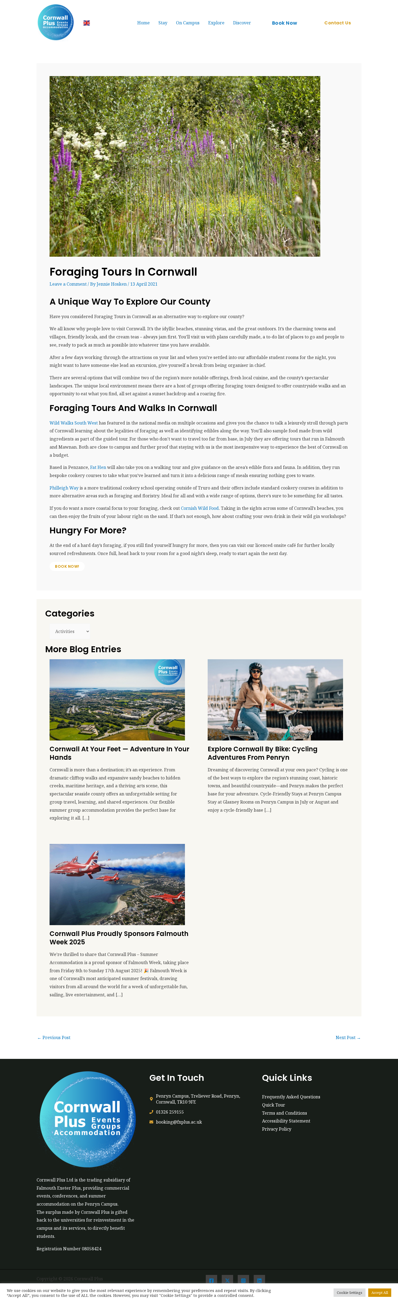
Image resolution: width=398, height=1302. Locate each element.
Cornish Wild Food (200, 508)
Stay (162, 23)
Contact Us (337, 23)
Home (143, 23)
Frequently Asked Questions (291, 1097)
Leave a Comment (68, 284)
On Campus (188, 23)
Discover (242, 23)
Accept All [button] (379, 1292)
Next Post (348, 1037)
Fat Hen (98, 467)
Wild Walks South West (74, 423)
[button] (284, 23)
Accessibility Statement (286, 1121)
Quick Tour (273, 1105)
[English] (86, 23)
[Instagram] (243, 1280)
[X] (227, 1280)
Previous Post (53, 1037)
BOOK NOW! (67, 566)
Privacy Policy (276, 1129)
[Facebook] (211, 1280)
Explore (216, 23)
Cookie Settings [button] (349, 1292)
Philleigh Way (64, 488)
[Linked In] (259, 1280)
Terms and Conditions (284, 1113)
